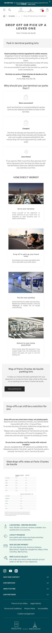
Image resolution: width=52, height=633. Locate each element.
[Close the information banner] (49, 1)
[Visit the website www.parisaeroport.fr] (26, 625)
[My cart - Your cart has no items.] (47, 9)
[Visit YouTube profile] (10, 570)
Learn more (31, 4)
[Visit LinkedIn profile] (16, 570)
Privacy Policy (29, 609)
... (19, 16)
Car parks (12, 16)
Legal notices (35, 603)
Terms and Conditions (13, 609)
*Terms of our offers (19, 603)
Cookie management (26, 614)
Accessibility (43, 609)
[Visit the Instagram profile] (4, 570)
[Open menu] (4, 10)
